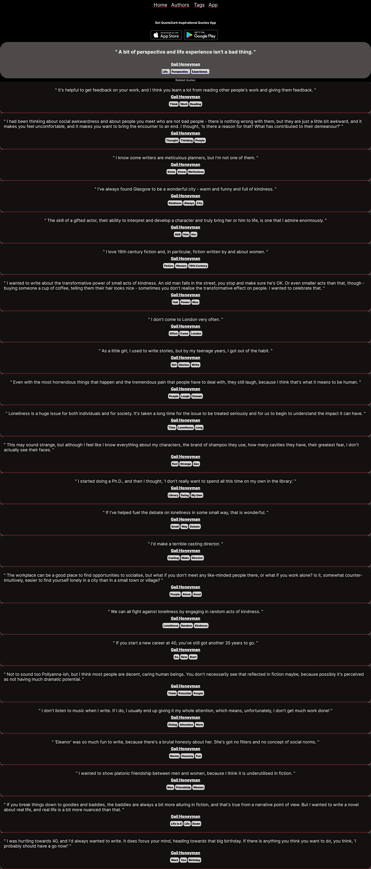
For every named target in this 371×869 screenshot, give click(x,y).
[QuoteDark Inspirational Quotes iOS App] (166, 35)
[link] (160, 5)
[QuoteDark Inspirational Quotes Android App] (201, 35)
